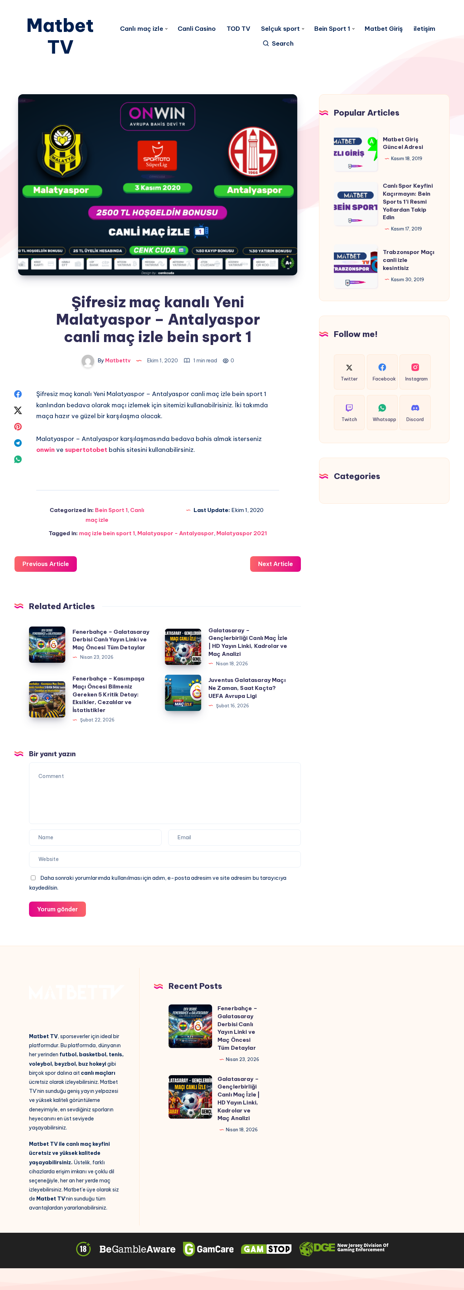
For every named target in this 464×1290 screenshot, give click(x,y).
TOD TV (238, 29)
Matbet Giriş (384, 29)
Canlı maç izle (141, 29)
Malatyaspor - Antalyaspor (175, 533)
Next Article (275, 563)
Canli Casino (197, 29)
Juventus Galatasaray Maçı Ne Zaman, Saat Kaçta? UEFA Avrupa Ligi (247, 688)
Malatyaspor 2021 (241, 533)
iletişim (424, 29)
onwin (46, 450)
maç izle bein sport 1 (107, 533)
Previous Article (45, 563)
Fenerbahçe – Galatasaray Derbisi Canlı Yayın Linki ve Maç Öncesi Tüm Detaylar (111, 639)
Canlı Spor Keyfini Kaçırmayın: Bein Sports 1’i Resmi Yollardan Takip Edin (408, 201)
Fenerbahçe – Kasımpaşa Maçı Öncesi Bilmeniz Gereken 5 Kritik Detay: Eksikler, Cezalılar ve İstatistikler (108, 694)
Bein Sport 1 (332, 29)
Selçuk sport (280, 29)
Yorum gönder (57, 909)
